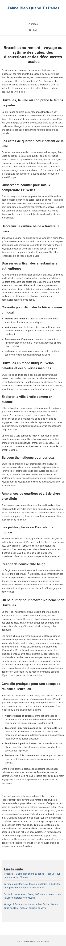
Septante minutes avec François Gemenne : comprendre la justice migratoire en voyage (33, 895)
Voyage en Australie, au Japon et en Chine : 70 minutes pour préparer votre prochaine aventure (32, 885)
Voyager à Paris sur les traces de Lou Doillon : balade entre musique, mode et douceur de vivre (31, 906)
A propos (33, 23)
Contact (33, 30)
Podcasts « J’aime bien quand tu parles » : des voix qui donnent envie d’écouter (32, 875)
